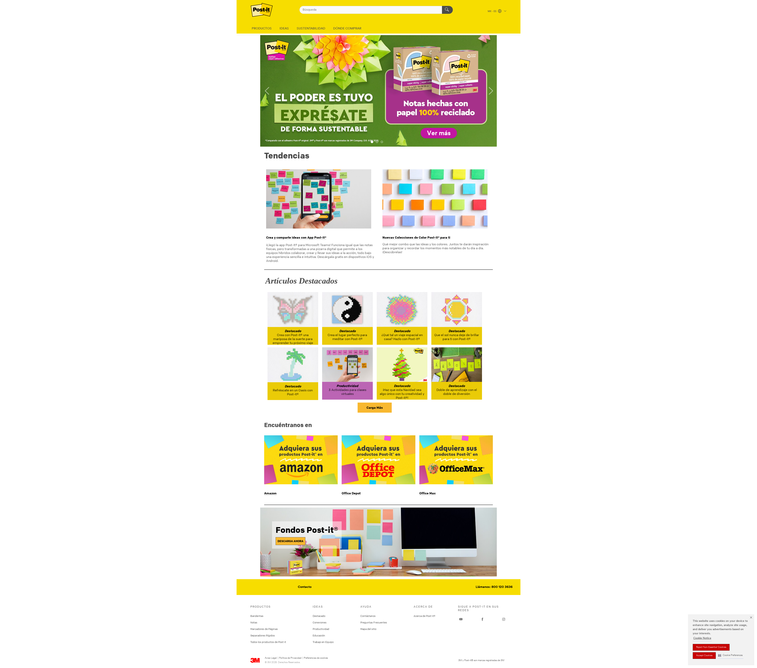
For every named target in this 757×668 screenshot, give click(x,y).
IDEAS (284, 28)
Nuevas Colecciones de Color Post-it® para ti (416, 237)
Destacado (319, 615)
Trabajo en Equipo (323, 642)
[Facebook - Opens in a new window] (482, 619)
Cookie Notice (702, 638)
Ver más (439, 133)
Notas (253, 622)
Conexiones (319, 622)
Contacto (304, 587)
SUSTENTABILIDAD (311, 28)
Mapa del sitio (368, 629)
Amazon (270, 493)
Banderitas (256, 615)
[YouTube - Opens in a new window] (461, 619)
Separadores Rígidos (262, 635)
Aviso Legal (271, 658)
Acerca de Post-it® (424, 615)
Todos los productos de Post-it (268, 642)
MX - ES (492, 11)
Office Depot (351, 493)
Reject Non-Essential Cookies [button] (711, 647)
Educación (319, 635)
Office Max (427, 493)
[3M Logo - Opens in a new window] (262, 10)
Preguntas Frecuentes (373, 622)
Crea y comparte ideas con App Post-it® (296, 237)
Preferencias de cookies (316, 658)
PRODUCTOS (262, 28)
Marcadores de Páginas (264, 629)
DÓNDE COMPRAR (347, 28)
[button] (730, 655)
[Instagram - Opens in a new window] (504, 619)
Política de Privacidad (290, 658)
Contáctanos (368, 615)
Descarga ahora (290, 541)
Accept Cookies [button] (704, 655)
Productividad (321, 629)
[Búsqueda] (447, 10)
